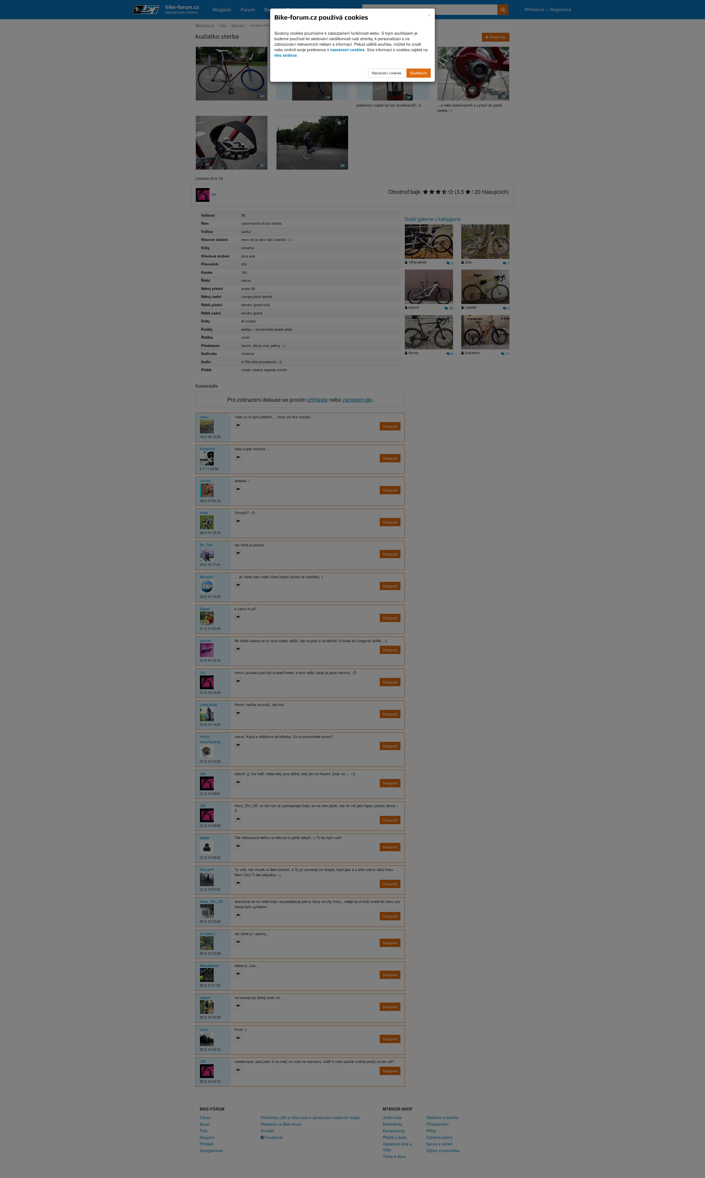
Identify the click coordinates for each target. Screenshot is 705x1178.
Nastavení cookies (387, 72)
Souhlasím (418, 72)
